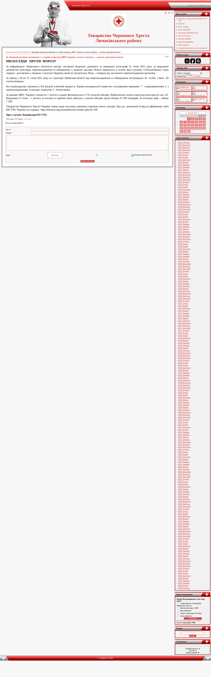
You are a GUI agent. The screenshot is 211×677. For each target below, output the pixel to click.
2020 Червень (184, 405)
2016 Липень (183, 289)
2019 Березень (184, 368)
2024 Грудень (183, 539)
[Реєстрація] (169, 13)
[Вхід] (172, 13)
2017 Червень (184, 316)
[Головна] (165, 13)
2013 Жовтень (184, 207)
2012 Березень (184, 160)
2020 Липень (183, 407)
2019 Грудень (183, 390)
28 (185, 131)
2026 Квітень (183, 578)
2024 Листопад (184, 536)
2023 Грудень (183, 509)
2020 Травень (183, 402)
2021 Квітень (183, 430)
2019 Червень (184, 375)
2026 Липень (183, 586)
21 (185, 128)
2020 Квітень (183, 400)
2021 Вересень (184, 442)
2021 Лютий (183, 425)
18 (200, 125)
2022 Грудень (183, 479)
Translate (197, 76)
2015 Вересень (184, 264)
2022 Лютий (183, 454)
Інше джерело (186, 616)
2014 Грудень (183, 242)
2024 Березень (184, 516)
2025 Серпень (184, 558)
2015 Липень (183, 259)
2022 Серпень (184, 469)
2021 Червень (184, 435)
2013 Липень (183, 199)
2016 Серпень (184, 291)
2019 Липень (183, 378)
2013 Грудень (183, 212)
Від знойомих (185, 611)
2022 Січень (183, 452)
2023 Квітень (183, 489)
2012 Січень (183, 155)
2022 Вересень (184, 472)
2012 (16, 52)
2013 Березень (184, 190)
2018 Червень (184, 346)
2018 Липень (183, 348)
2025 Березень (184, 546)
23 (193, 128)
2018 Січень (183, 333)
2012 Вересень (184, 175)
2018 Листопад (184, 358)
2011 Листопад (184, 150)
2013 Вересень (184, 204)
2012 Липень (183, 170)
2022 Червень (184, 464)
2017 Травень (183, 313)
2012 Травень (183, 165)
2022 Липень (183, 467)
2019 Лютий (183, 365)
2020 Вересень (184, 412)
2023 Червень (184, 494)
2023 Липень (183, 497)
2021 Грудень (183, 450)
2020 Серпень (184, 410)
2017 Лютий (183, 306)
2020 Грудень (183, 420)
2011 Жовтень (184, 147)
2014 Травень (183, 224)
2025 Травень (183, 551)
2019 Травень (183, 373)
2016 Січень (183, 274)
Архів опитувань (194, 621)
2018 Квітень (183, 341)
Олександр (27, 119)
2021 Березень (184, 427)
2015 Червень (184, 256)
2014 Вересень (184, 234)
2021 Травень (183, 432)
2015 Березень (184, 249)
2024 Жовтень (184, 534)
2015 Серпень (184, 261)
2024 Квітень (183, 519)
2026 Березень (184, 576)
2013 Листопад (184, 209)
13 (181, 125)
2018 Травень (183, 343)
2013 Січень (183, 185)
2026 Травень (183, 581)
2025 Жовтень (184, 563)
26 (204, 128)
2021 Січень (183, 422)
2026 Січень (183, 571)
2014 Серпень (184, 232)
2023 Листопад (184, 506)
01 (29, 52)
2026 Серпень (184, 588)
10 (196, 122)
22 (189, 128)
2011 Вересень (184, 145)
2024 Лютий (183, 514)
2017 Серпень (184, 321)
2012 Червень (184, 167)
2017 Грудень (183, 331)
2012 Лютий (183, 157)
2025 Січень (183, 541)
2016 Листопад (184, 298)
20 (181, 128)
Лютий (23, 52)
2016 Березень (184, 279)
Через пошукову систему (191, 613)
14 (185, 125)
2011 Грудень (183, 152)
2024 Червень (184, 524)
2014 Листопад (184, 239)
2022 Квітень (183, 459)
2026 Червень (184, 583)
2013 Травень (183, 194)
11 (200, 122)
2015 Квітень (183, 251)
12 (204, 122)
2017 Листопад (184, 328)
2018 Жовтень (184, 355)
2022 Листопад (184, 477)
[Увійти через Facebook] (192, 60)
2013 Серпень (184, 202)
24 (196, 128)
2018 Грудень (183, 360)
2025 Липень (183, 556)
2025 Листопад (184, 566)
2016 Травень (183, 284)
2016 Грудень (183, 301)
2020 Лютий (183, 395)
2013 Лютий (183, 187)
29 (189, 131)
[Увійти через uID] (187, 60)
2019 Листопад (184, 388)
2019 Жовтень (184, 385)
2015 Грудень (183, 271)
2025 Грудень (183, 568)
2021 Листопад (184, 447)
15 (189, 125)
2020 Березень (184, 398)
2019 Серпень (184, 380)
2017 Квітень (183, 311)
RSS (88, 5)
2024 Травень (183, 521)
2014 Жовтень (184, 237)
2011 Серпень (184, 142)
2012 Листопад (184, 180)
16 (193, 125)
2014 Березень (184, 219)
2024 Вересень (184, 531)
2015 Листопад (184, 269)
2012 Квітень (183, 162)
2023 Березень (184, 487)
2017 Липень (183, 318)
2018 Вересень (184, 353)
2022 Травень (183, 462)
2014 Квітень (183, 222)
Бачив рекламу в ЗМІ (189, 608)
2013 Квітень (183, 192)
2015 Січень (183, 244)
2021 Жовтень (184, 445)
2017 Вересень (184, 323)
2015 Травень (183, 254)
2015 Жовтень (184, 266)
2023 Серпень (184, 499)
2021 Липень (183, 437)
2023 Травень (183, 492)
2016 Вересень (184, 294)
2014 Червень (184, 227)
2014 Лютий (183, 217)
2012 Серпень (184, 172)
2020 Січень (183, 393)
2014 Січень (183, 214)
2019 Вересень (184, 383)
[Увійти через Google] (198, 60)
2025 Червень (184, 554)
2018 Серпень (184, 350)
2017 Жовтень (184, 326)
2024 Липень (183, 526)
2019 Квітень (183, 370)
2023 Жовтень (184, 504)
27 (181, 131)
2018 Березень (184, 338)
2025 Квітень (183, 549)
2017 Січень (183, 303)
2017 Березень (184, 308)
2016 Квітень (183, 281)
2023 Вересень (184, 502)
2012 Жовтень (184, 177)
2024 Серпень (184, 529)
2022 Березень (184, 457)
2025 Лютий (183, 544)
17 (196, 125)
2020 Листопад (184, 417)
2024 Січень (183, 511)
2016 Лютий (183, 276)
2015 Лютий (183, 246)
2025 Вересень (184, 561)
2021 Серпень (184, 440)
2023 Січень (183, 482)
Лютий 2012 (192, 113)
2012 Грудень (183, 182)
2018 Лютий (183, 336)
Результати (181, 621)
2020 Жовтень (184, 415)
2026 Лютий (183, 573)
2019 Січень (183, 363)
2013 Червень (184, 197)
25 (200, 128)
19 (204, 125)
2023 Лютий (183, 484)
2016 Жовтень (184, 296)
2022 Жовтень (184, 474)
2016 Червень (184, 286)
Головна (9, 52)
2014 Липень (183, 229)
